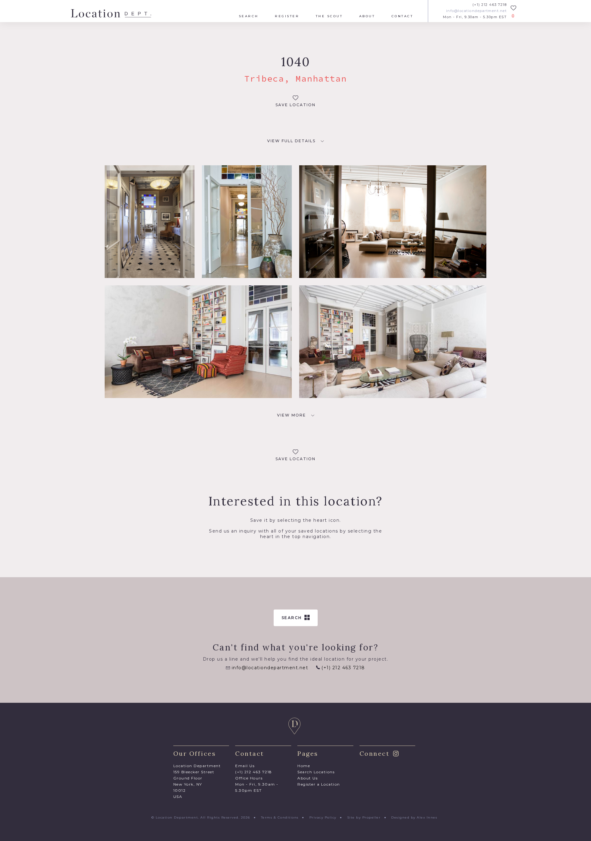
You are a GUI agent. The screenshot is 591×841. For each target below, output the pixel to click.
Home (303, 765)
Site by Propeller (364, 817)
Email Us (245, 765)
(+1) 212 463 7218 (489, 5)
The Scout (329, 16)
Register (287, 16)
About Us (307, 778)
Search (249, 16)
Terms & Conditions (280, 817)
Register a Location (318, 784)
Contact (402, 16)
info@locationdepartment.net (476, 11)
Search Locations (316, 772)
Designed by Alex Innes (414, 817)
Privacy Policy (322, 817)
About (367, 16)
